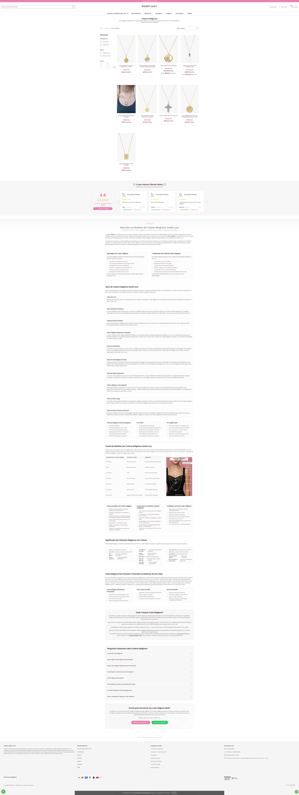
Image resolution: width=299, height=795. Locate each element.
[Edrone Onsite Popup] (149, 397)
